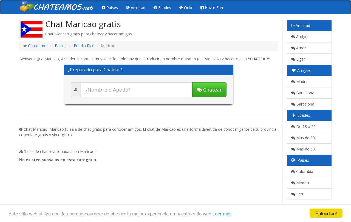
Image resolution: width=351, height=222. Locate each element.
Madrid (301, 81)
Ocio (187, 7)
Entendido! (326, 213)
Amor (300, 47)
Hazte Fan (213, 7)
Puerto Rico (84, 45)
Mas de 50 (305, 149)
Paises (111, 7)
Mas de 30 (305, 137)
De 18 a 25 (305, 126)
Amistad (137, 7)
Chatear (212, 89)
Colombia (304, 171)
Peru (299, 194)
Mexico (302, 182)
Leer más (222, 213)
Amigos (302, 36)
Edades (164, 7)
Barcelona (304, 92)
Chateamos (38, 45)
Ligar (300, 59)
